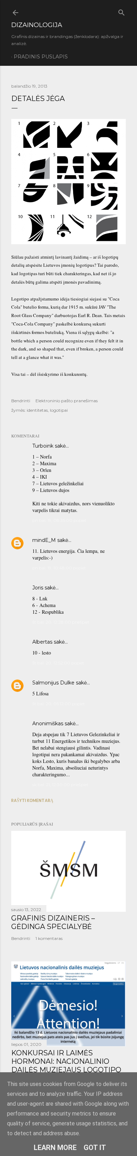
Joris (37, 588)
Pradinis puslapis (41, 56)
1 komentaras (49, 938)
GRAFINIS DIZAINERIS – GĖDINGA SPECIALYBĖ (53, 922)
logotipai (59, 410)
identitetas (37, 410)
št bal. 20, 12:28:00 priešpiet (61, 622)
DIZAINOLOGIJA (36, 25)
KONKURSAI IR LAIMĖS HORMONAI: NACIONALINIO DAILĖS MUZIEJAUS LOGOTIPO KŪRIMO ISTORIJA (66, 1065)
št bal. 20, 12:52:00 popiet (58, 662)
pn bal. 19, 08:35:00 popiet (59, 520)
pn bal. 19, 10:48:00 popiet (59, 567)
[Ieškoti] (121, 11)
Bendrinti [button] (20, 400)
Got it (95, 1147)
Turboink (42, 446)
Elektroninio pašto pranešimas (66, 400)
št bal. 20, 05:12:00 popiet (58, 703)
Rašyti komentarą (32, 800)
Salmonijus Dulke (53, 683)
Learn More (55, 1147)
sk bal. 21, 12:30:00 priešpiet (60, 784)
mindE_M (44, 540)
